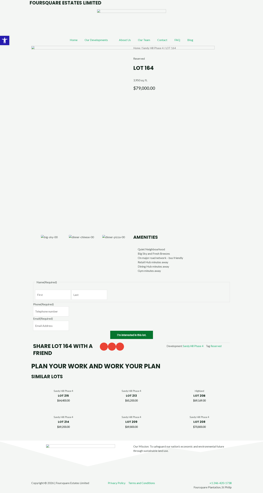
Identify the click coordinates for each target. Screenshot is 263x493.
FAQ (177, 40)
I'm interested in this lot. (131, 334)
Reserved (216, 346)
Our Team (144, 40)
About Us (125, 40)
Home (73, 40)
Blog (190, 40)
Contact (162, 40)
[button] (104, 347)
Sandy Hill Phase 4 (153, 48)
